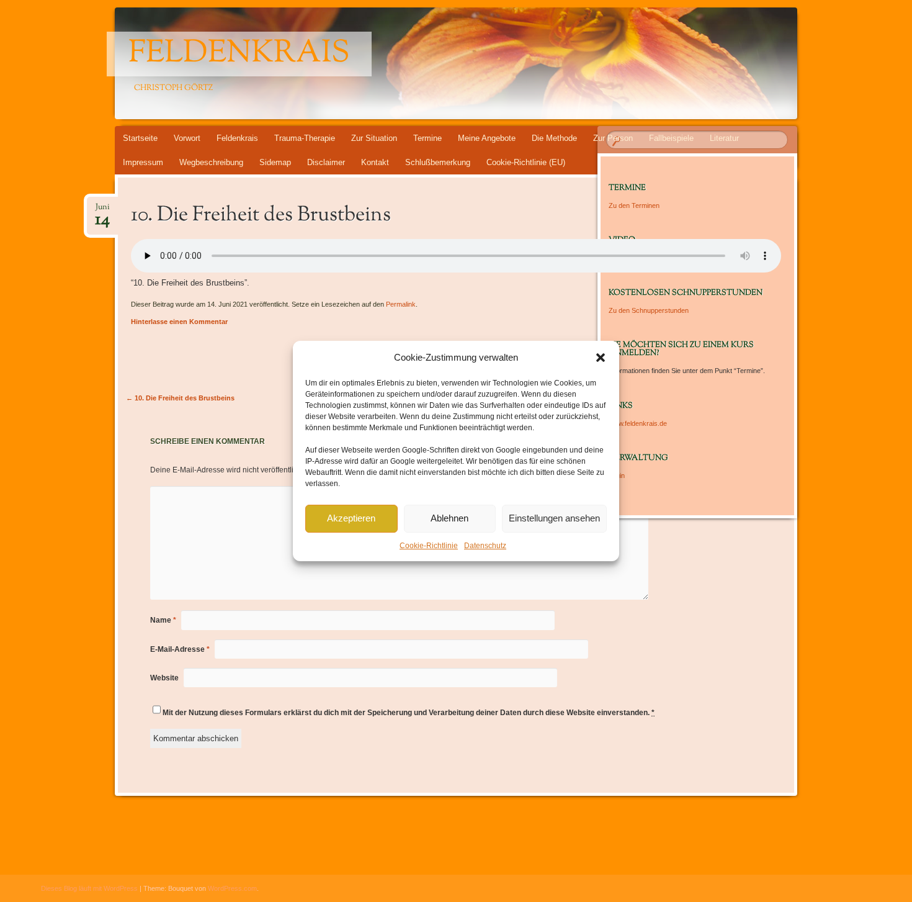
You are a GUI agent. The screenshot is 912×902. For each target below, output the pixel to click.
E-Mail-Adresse (180, 649)
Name (163, 620)
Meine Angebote (487, 138)
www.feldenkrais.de (638, 423)
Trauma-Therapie (304, 138)
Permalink (401, 304)
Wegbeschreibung (211, 162)
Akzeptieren (351, 518)
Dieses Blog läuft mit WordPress (89, 888)
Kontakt (375, 162)
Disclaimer (326, 162)
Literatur (724, 138)
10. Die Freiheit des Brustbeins (180, 398)
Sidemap (275, 162)
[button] (600, 357)
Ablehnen (449, 518)
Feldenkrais (239, 54)
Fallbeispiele (671, 138)
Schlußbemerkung (437, 162)
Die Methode (554, 138)
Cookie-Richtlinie (429, 545)
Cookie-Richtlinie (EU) (525, 162)
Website (164, 678)
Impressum (143, 162)
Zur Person (613, 138)
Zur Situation (374, 138)
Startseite (140, 138)
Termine (427, 138)
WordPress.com (232, 888)
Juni (102, 211)
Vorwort (187, 138)
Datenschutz (485, 545)
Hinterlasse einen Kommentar (179, 321)
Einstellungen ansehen (554, 518)
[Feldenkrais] (479, 63)
